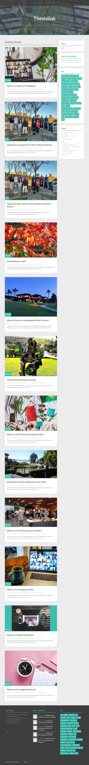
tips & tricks (76, 114)
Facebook (70, 62)
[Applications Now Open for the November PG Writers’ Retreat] (31, 180)
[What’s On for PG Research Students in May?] (31, 413)
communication (74, 81)
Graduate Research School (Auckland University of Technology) (28, 89)
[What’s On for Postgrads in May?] (31, 566)
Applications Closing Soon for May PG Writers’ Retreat (29, 145)
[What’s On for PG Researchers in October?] (31, 512)
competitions (64, 84)
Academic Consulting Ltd (68, 132)
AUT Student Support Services (69, 136)
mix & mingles (73, 95)
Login (7, 732)
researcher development (67, 108)
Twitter (75, 62)
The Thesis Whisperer (67, 153)
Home (30, 2)
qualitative (78, 103)
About (34, 2)
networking (64, 97)
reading (63, 106)
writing (63, 119)
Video (58, 2)
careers (69, 78)
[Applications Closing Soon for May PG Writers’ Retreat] (31, 121)
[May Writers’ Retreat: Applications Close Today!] (31, 464)
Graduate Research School (67, 89)
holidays (76, 89)
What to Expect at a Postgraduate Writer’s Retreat (28, 320)
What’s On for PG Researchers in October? (24, 531)
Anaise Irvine (19, 323)
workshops (76, 117)
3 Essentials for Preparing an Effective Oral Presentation (45, 728)
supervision (64, 114)
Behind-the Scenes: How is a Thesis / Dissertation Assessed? (46, 740)
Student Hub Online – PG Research (70, 150)
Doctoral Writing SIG (67, 139)
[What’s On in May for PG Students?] (31, 64)
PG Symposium (72, 100)
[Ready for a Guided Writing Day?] (31, 618)
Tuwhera (64, 155)
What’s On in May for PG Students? (21, 86)
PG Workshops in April (16, 261)
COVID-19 (77, 84)
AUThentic (8, 80)
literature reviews (65, 95)
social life (68, 111)
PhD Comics (65, 143)
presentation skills (66, 103)
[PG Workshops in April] (31, 239)
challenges (74, 78)
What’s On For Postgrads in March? (21, 689)
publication (73, 103)
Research (40, 2)
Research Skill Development (69, 144)
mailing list (70, 60)
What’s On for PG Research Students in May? (25, 434)
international (64, 92)
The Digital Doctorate (67, 151)
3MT (63, 75)
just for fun (70, 92)
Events (54, 2)
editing (74, 86)
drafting (70, 86)
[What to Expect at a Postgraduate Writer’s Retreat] (31, 296)
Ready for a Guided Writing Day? (20, 635)
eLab (64, 141)
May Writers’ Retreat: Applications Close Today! (27, 482)
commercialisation (66, 81)
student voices (74, 111)
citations (80, 78)
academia (67, 75)
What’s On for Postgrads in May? (20, 589)
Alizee (25, 762)
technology (70, 114)
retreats (63, 111)
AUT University (66, 137)
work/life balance (69, 117)
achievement (73, 75)
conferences (71, 84)
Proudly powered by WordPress (12, 762)
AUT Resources (47, 2)
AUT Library (64, 78)
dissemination (65, 86)
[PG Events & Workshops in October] (31, 356)
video (63, 117)
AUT (78, 75)
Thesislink (45, 18)
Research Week (76, 108)
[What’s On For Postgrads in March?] (31, 668)
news (69, 97)
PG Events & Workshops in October (21, 380)
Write (7, 139)
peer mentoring (65, 100)
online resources (74, 97)
